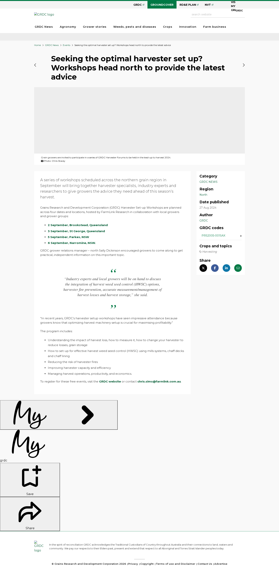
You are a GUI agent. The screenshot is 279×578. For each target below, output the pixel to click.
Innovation (187, 26)
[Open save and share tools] (59, 415)
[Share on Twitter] (203, 268)
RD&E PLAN (188, 4)
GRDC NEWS (208, 182)
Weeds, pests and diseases (134, 26)
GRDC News (44, 26)
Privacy (133, 563)
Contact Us (205, 563)
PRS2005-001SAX (213, 235)
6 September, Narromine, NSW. (72, 243)
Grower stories (94, 26)
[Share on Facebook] (215, 268)
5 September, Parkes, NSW (68, 237)
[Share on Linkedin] (226, 268)
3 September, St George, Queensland (76, 231)
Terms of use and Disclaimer (175, 563)
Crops (167, 26)
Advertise (220, 563)
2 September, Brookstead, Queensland (78, 225)
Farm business (214, 26)
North (203, 194)
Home (37, 45)
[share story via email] (238, 268)
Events (66, 45)
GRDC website (110, 381)
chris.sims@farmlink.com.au (159, 381)
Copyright (147, 563)
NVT (208, 4)
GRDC (137, 4)
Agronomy (68, 26)
